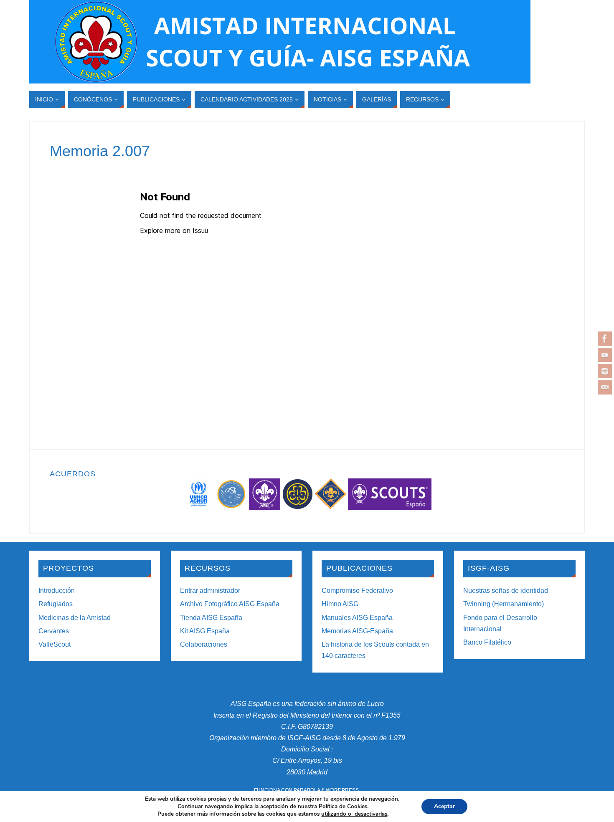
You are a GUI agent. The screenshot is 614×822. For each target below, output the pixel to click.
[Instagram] (605, 371)
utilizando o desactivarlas (354, 814)
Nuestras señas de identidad (505, 590)
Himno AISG (340, 603)
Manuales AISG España (357, 617)
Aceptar (444, 806)
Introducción (56, 590)
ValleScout (54, 644)
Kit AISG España (205, 631)
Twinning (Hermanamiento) (503, 603)
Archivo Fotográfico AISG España (229, 603)
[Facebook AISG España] (605, 338)
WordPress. (343, 790)
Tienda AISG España (211, 617)
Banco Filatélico (487, 642)
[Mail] (605, 387)
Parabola (307, 790)
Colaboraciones (203, 644)
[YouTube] (605, 355)
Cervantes (53, 631)
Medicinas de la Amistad (74, 617)
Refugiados (55, 603)
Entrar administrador (210, 590)
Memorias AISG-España (357, 631)
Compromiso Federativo (357, 590)
